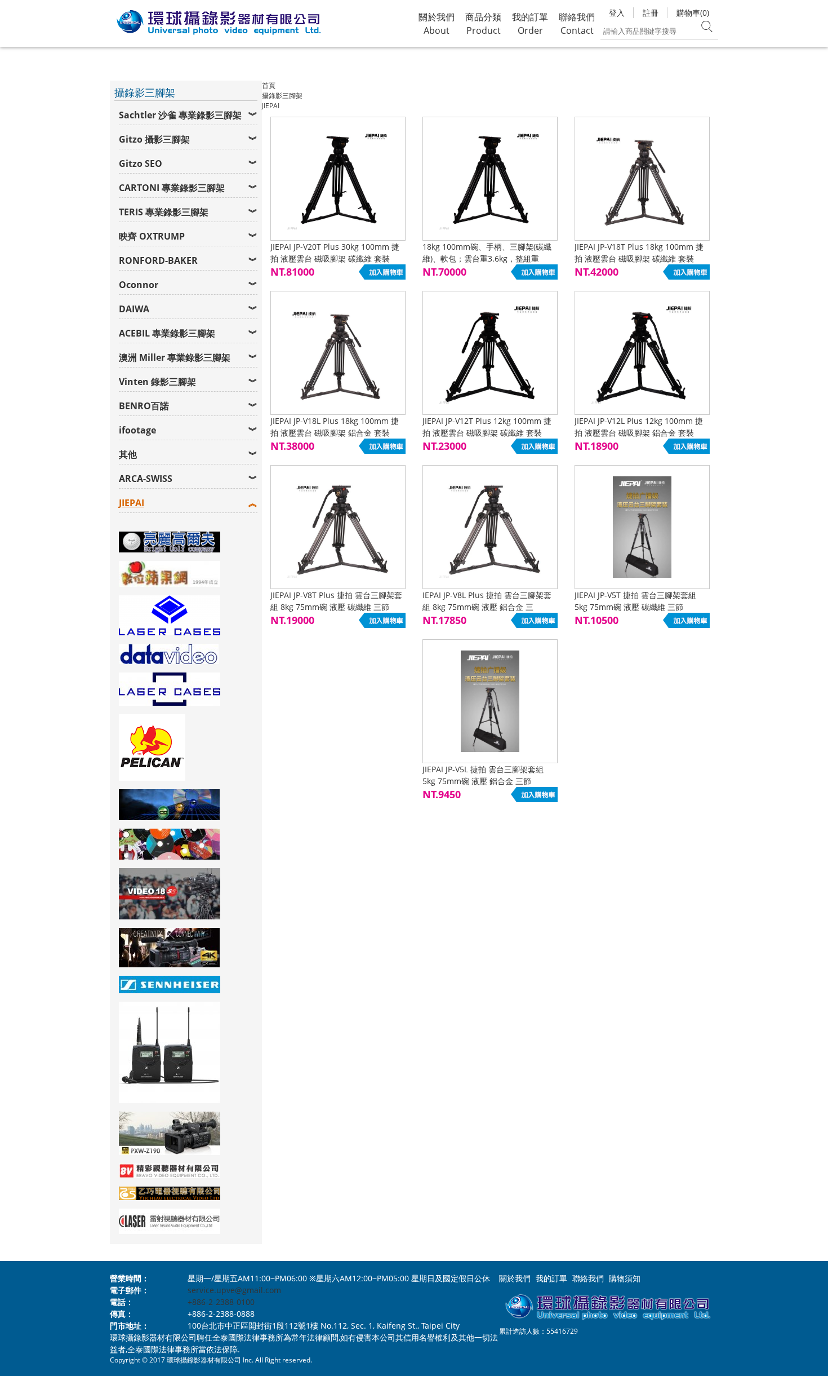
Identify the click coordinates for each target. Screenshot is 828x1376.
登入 (617, 12)
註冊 (650, 12)
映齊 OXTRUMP (152, 236)
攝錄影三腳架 (282, 95)
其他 (128, 454)
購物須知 (624, 1278)
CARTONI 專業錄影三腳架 (172, 188)
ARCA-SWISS (145, 478)
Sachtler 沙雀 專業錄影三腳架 (180, 115)
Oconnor (138, 284)
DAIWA (134, 309)
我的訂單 (551, 1278)
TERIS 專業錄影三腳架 (163, 212)
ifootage (137, 430)
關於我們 (515, 1278)
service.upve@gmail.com (234, 1290)
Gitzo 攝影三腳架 (154, 139)
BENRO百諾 (144, 406)
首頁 (268, 85)
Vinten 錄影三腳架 (157, 381)
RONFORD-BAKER (158, 260)
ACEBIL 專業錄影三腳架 (167, 333)
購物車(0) (692, 12)
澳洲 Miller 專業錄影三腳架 (174, 357)
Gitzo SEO (140, 163)
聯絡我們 (588, 1278)
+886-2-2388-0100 (221, 1302)
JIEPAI (131, 503)
